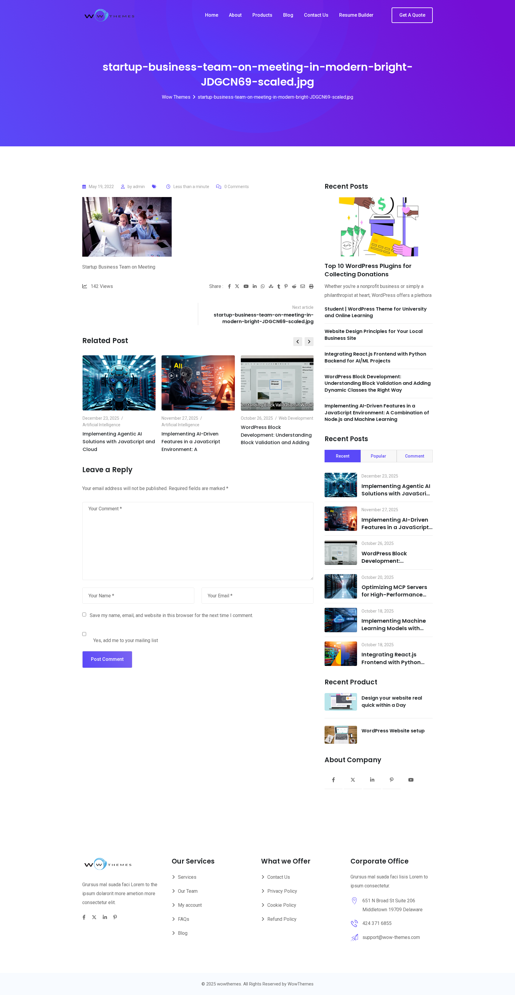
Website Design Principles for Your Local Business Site (374, 334)
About (235, 15)
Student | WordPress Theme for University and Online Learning (376, 312)
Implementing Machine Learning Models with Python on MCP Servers (394, 628)
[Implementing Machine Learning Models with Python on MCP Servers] (341, 620)
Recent (342, 456)
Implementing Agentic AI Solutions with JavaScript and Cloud (119, 441)
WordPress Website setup (393, 730)
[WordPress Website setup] (341, 734)
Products (262, 15)
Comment (414, 456)
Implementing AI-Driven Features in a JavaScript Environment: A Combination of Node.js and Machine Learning (377, 412)
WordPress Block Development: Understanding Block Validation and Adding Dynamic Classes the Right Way (378, 383)
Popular (378, 456)
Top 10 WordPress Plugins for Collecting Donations (368, 270)
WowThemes (301, 984)
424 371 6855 (377, 923)
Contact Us (316, 15)
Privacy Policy (282, 891)
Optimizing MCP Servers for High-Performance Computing (394, 594)
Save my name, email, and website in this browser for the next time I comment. (171, 615)
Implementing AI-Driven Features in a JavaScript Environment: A (191, 441)
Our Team (188, 891)
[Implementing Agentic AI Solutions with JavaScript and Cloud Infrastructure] (341, 485)
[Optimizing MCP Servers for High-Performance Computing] (341, 586)
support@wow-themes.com (391, 937)
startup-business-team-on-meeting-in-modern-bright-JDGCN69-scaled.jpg (264, 318)
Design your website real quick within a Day (392, 702)
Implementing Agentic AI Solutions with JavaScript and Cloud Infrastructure (397, 493)
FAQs (183, 919)
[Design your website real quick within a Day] (341, 702)
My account (190, 905)
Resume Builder (356, 15)
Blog (288, 15)
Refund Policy (282, 919)
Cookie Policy (281, 905)
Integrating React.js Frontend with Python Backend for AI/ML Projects (375, 357)
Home (211, 15)
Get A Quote (412, 15)
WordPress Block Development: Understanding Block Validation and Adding (276, 435)
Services (187, 877)
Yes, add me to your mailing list (125, 640)
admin (139, 186)
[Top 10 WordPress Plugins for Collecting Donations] (379, 226)
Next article (303, 307)
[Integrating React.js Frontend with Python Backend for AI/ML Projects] (341, 653)
